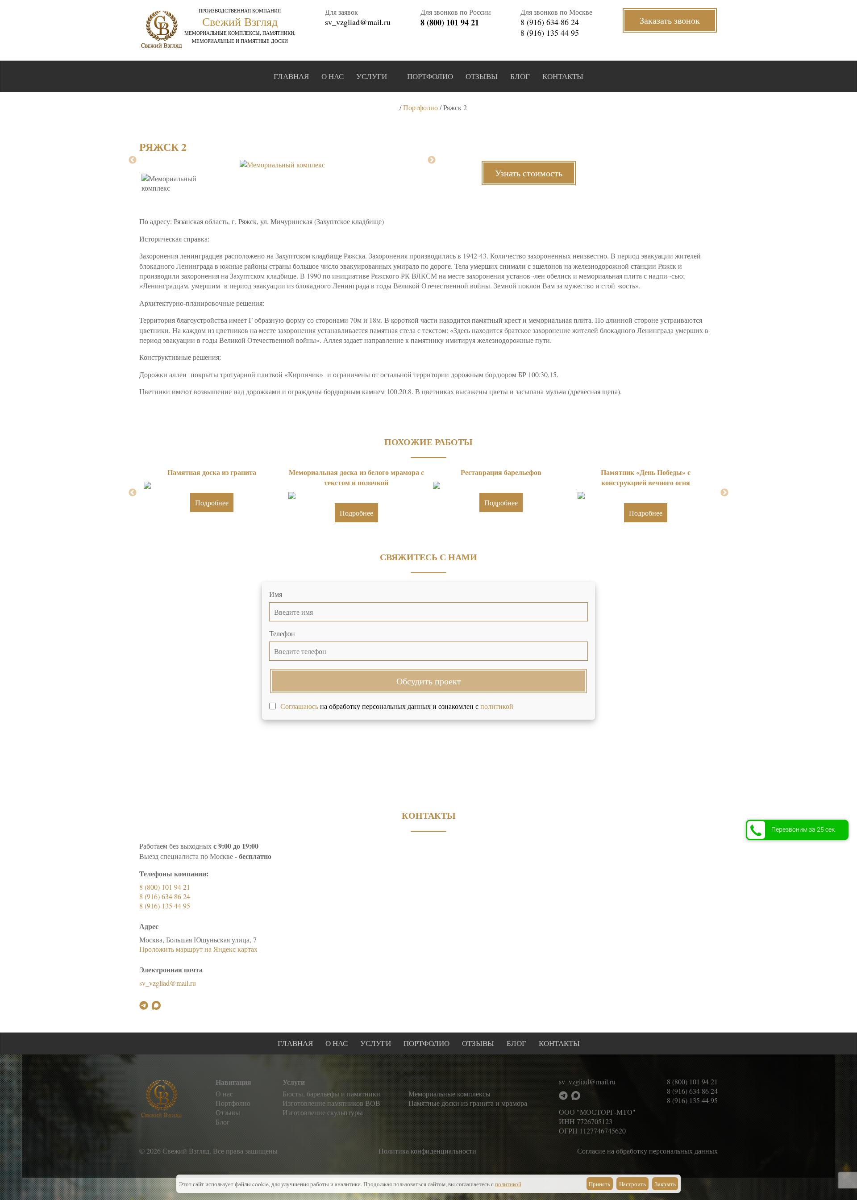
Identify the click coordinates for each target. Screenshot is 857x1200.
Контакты (562, 76)
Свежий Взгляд (240, 21)
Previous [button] (132, 160)
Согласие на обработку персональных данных (647, 1150)
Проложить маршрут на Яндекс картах (198, 949)
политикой (496, 706)
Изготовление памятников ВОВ (331, 1103)
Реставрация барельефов (501, 472)
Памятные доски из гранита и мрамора (467, 1103)
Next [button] (431, 160)
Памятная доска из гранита (211, 472)
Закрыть (665, 1184)
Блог (520, 76)
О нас (332, 76)
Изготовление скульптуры (323, 1112)
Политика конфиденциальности (427, 1150)
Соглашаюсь (299, 706)
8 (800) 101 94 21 (449, 22)
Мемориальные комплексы (449, 1093)
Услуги (371, 76)
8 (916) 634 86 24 (549, 22)
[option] (282, 164)
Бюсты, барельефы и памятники (331, 1093)
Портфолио (430, 76)
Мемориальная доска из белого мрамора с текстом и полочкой (356, 477)
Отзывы (482, 76)
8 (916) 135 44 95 (549, 32)
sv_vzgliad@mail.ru (358, 22)
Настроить (632, 1184)
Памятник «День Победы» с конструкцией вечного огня (646, 477)
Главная (291, 76)
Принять (599, 1184)
